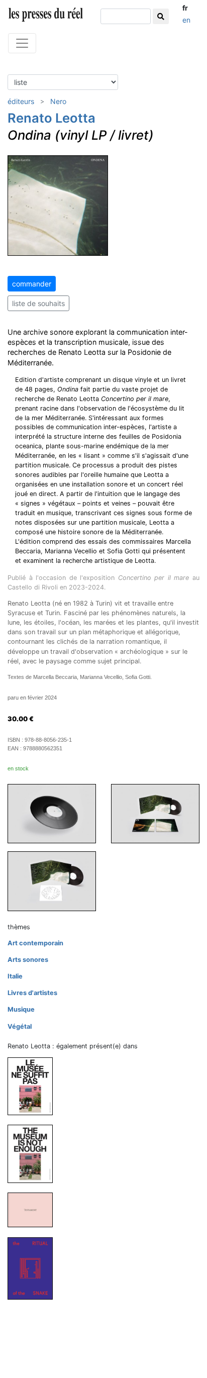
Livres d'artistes (32, 993)
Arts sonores (28, 959)
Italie (15, 976)
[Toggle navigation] (22, 43)
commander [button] (31, 283)
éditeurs (21, 101)
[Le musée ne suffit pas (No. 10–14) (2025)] (34, 1086)
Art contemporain (35, 943)
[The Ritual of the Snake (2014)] (34, 1267)
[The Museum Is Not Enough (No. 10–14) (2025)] (34, 1153)
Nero (58, 101)
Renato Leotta (51, 118)
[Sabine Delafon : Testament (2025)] (34, 1209)
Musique (21, 1009)
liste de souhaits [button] (38, 303)
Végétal (20, 1026)
